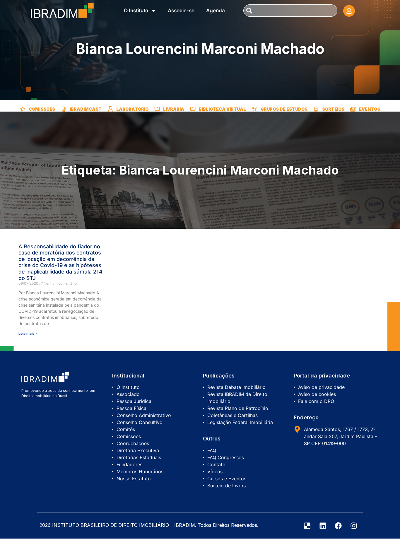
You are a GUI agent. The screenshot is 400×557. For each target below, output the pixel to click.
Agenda (215, 10)
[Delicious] (307, 526)
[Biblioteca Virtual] (193, 109)
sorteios (333, 109)
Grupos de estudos (284, 109)
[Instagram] (354, 526)
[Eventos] (353, 109)
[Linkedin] (323, 526)
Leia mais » (28, 333)
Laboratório (132, 109)
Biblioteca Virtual (222, 109)
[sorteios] (316, 109)
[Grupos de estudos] (255, 109)
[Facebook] (338, 526)
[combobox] (290, 10)
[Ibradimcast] (64, 109)
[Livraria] (157, 109)
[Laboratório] (110, 109)
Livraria (173, 109)
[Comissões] (23, 109)
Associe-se (181, 10)
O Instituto (136, 10)
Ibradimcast (86, 109)
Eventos (369, 109)
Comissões (42, 109)
